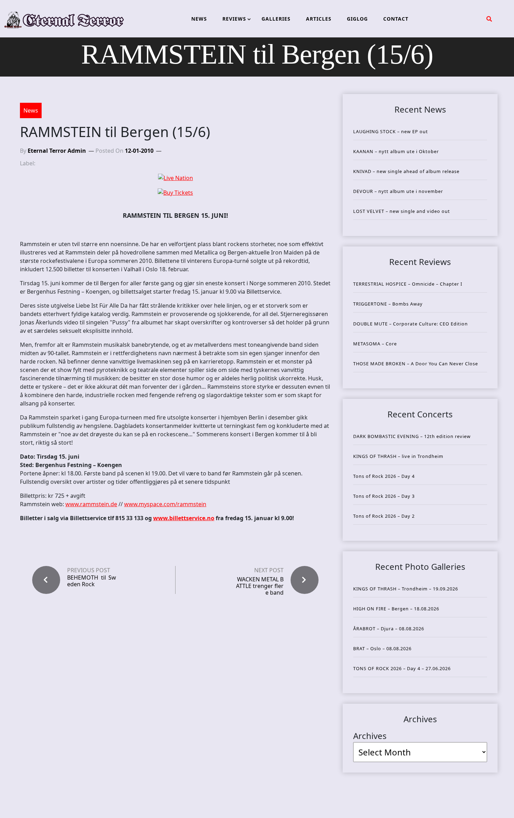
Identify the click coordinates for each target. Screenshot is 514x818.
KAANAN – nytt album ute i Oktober (396, 151)
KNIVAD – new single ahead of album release (406, 171)
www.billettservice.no (183, 518)
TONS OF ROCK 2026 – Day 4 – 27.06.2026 (402, 668)
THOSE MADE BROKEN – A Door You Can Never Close (415, 363)
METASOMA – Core (375, 343)
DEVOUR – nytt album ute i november (398, 191)
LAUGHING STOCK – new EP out (390, 131)
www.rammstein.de (91, 504)
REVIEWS (234, 18)
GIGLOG (357, 18)
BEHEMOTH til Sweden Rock (91, 581)
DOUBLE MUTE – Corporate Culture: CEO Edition (410, 324)
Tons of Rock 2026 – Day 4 (384, 476)
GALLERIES (276, 18)
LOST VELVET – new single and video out (401, 211)
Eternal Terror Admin (57, 151)
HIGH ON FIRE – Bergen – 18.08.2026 (396, 608)
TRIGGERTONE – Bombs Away (388, 304)
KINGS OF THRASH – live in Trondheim (398, 456)
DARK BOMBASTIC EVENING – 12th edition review (412, 436)
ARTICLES (318, 18)
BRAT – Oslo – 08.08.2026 (382, 648)
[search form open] (489, 18)
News (30, 110)
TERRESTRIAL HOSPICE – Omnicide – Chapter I (407, 284)
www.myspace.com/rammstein (165, 504)
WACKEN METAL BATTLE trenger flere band (260, 585)
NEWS (199, 18)
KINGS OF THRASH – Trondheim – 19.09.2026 (405, 589)
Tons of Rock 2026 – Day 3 (384, 496)
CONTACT (395, 18)
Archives (370, 735)
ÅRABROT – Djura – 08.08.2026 (388, 628)
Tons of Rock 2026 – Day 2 (384, 516)
